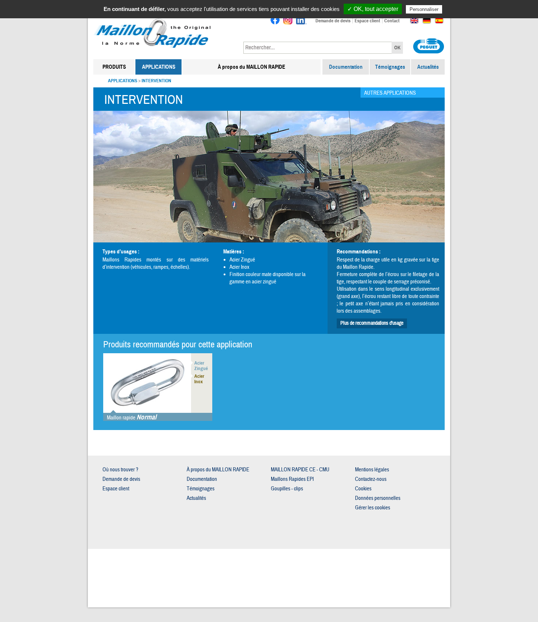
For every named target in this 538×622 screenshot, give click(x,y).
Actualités (428, 67)
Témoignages (390, 67)
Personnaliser (424, 9)
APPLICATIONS (158, 67)
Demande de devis (333, 21)
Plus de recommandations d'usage (371, 323)
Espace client (367, 21)
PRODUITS (114, 67)
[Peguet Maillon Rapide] (152, 20)
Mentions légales (372, 469)
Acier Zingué (242, 259)
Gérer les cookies (372, 507)
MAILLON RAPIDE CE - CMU (300, 469)
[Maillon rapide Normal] (147, 382)
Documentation (346, 67)
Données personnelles (377, 498)
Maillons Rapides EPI (292, 479)
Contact (392, 21)
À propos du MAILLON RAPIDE (251, 67)
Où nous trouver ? (120, 469)
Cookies (363, 488)
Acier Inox (239, 267)
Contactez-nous (370, 479)
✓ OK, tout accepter (372, 9)
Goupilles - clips (287, 488)
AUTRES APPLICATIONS (390, 93)
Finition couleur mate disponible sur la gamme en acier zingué (267, 278)
